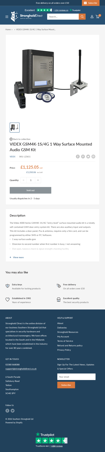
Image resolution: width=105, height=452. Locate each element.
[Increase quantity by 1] (38, 180)
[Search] (82, 17)
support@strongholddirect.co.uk (21, 368)
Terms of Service (65, 341)
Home (8, 29)
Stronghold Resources (67, 332)
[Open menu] (6, 17)
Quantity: (14, 180)
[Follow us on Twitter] (12, 411)
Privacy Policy (64, 349)
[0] (97, 16)
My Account (63, 336)
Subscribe (92, 3)
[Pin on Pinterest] (83, 156)
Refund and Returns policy (69, 345)
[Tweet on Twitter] (88, 156)
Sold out (31, 190)
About (60, 323)
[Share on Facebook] (78, 156)
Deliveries (62, 327)
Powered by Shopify (13, 422)
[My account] (92, 16)
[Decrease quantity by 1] (23, 180)
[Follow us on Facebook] (7, 411)
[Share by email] (93, 156)
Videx (12, 156)
